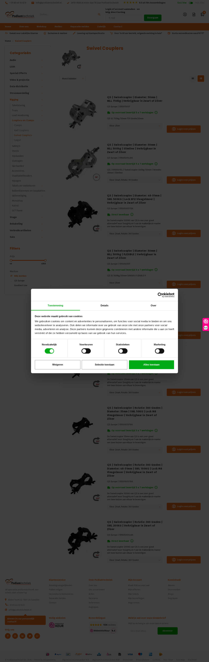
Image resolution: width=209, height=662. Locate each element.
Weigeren (57, 364)
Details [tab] (105, 305)
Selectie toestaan (104, 364)
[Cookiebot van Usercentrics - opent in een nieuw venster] (160, 294)
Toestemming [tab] (55, 305)
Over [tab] (153, 305)
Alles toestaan (151, 364)
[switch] (86, 351)
